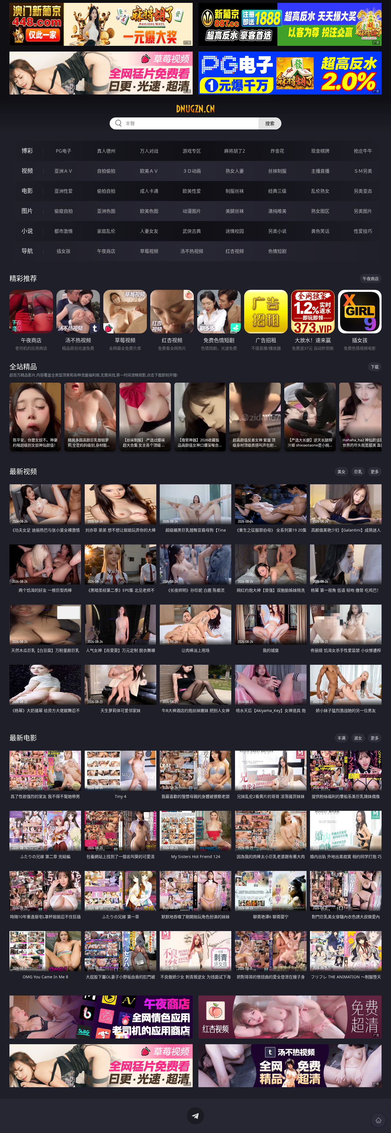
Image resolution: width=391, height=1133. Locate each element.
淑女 (358, 738)
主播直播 (320, 171)
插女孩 (63, 251)
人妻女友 (149, 231)
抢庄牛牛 (363, 151)
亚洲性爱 (63, 191)
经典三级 (277, 191)
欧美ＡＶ (149, 171)
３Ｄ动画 (192, 171)
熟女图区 (320, 211)
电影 (27, 191)
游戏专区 (192, 151)
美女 (341, 471)
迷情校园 (235, 231)
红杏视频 (235, 251)
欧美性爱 (192, 191)
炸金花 (277, 151)
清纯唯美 (277, 211)
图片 (27, 211)
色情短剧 (277, 251)
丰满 (341, 738)
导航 (27, 251)
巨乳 (358, 471)
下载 (375, 366)
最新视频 (23, 471)
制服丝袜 (235, 191)
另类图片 (363, 211)
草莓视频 (149, 251)
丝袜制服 (277, 171)
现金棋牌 (320, 151)
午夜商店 (106, 251)
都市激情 (63, 231)
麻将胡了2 (234, 151)
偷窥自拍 (63, 211)
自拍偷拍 (106, 171)
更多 (375, 471)
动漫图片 (192, 211)
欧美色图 (149, 211)
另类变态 (363, 191)
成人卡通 (149, 191)
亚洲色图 (106, 211)
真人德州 (106, 151)
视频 (27, 171)
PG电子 (63, 151)
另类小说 (277, 231)
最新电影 (23, 737)
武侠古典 (192, 231)
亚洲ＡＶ (63, 171)
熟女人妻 (235, 171)
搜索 (270, 123)
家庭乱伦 (106, 231)
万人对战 (149, 151)
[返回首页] (378, 1120)
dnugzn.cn (195, 109)
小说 (27, 231)
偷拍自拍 (106, 191)
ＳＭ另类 (363, 171)
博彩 (27, 151)
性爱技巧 (363, 231)
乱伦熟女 (320, 191)
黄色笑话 (320, 231)
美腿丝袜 (235, 211)
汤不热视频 (191, 251)
